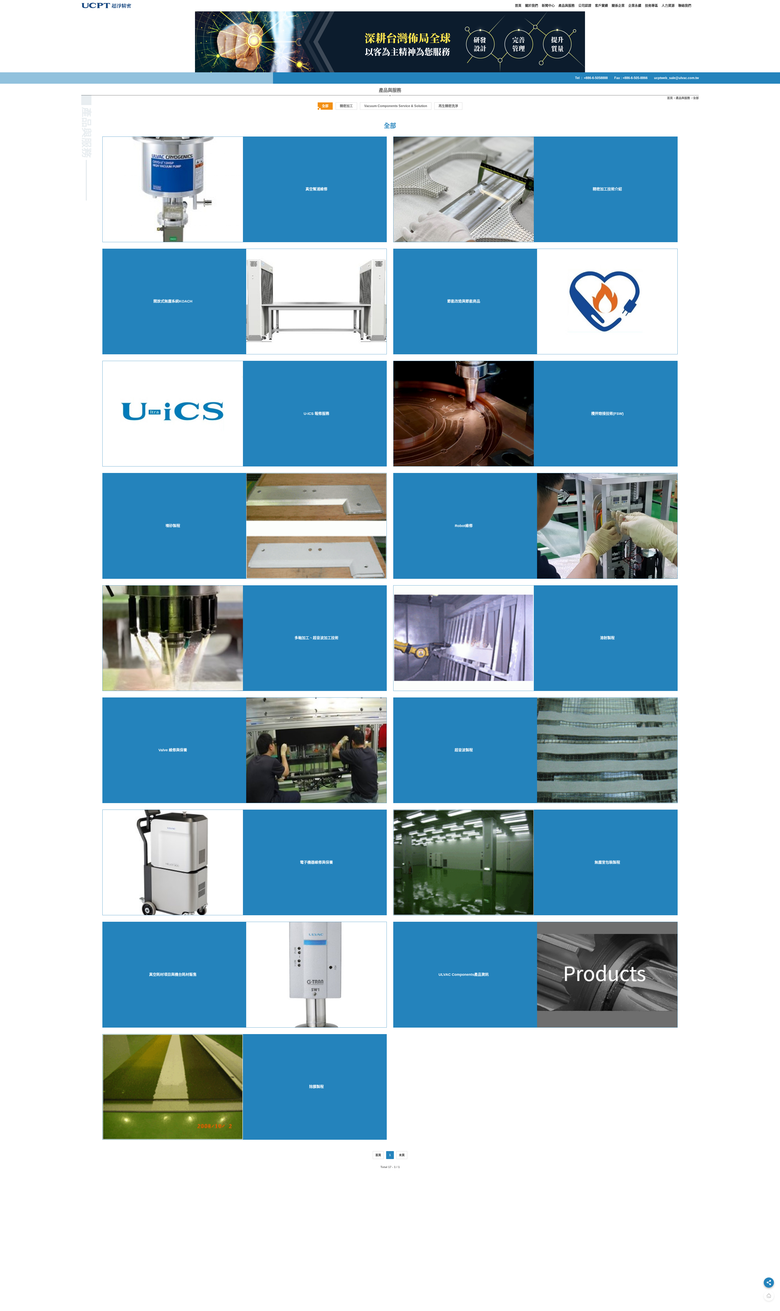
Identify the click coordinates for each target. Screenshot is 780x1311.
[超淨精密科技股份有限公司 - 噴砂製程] (316, 525)
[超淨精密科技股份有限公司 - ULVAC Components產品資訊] (607, 974)
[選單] (769, 1282)
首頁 (670, 98)
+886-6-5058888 (596, 78)
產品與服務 (683, 98)
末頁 (402, 1155)
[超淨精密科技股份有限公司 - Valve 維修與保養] (316, 750)
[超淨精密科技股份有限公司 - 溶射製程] (463, 638)
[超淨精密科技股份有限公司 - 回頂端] (769, 1296)
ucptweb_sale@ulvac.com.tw (676, 78)
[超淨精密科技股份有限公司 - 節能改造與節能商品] (607, 301)
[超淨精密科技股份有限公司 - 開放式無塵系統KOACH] (316, 301)
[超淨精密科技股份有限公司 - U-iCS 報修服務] (173, 413)
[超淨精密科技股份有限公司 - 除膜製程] (173, 1087)
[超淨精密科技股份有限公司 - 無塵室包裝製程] (463, 862)
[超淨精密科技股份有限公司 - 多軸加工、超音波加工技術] (173, 638)
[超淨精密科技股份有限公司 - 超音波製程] (607, 750)
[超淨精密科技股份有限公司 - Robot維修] (607, 525)
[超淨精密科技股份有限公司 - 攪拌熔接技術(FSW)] (463, 413)
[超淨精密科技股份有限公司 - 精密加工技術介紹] (463, 189)
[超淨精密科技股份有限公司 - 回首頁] (106, 5)
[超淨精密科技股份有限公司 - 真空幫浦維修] (173, 189)
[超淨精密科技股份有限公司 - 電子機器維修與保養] (173, 862)
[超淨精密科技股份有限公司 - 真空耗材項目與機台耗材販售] (316, 974)
